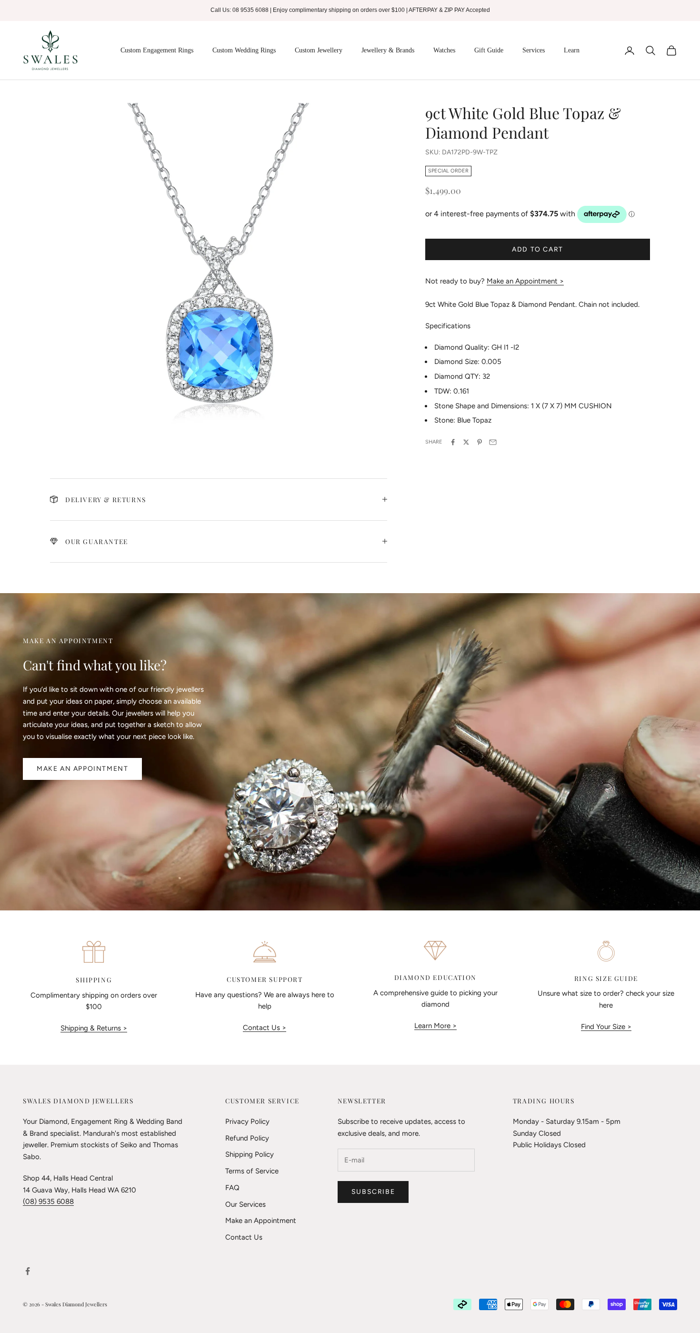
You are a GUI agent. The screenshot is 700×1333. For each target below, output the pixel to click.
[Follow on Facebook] (27, 1271)
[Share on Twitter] (466, 442)
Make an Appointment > (525, 281)
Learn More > (435, 1025)
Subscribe (373, 1192)
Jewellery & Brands (387, 50)
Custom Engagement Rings (156, 50)
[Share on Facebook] (453, 442)
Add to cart (537, 249)
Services (533, 50)
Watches (444, 50)
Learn (572, 50)
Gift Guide (488, 50)
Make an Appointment (82, 769)
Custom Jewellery (318, 50)
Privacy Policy (247, 1121)
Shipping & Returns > (93, 1028)
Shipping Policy (249, 1154)
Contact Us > (264, 1027)
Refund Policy (247, 1138)
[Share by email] (493, 442)
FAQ (232, 1187)
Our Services (245, 1204)
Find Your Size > (606, 1026)
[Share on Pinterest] (479, 442)
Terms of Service (252, 1171)
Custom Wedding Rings (244, 50)
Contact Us (243, 1237)
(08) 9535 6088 (48, 1201)
